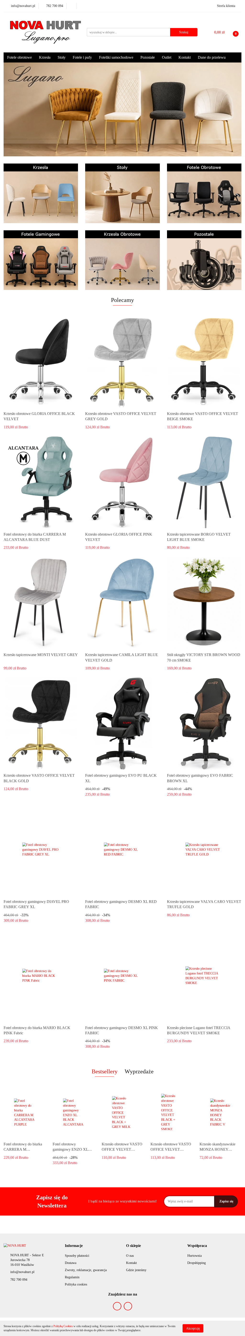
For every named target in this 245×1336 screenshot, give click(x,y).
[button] (74, 1246)
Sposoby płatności (77, 1255)
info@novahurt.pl (22, 1272)
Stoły (62, 57)
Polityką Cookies (63, 1326)
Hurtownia (194, 1255)
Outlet (166, 57)
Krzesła (44, 57)
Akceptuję (193, 1328)
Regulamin (72, 1277)
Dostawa (70, 1263)
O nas (130, 1255)
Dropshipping (196, 1263)
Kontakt (184, 57)
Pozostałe (147, 57)
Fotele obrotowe (19, 57)
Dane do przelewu (212, 57)
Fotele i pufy (82, 57)
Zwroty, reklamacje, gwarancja (86, 1270)
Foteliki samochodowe (116, 57)
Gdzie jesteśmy (136, 1270)
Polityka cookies (76, 1284)
